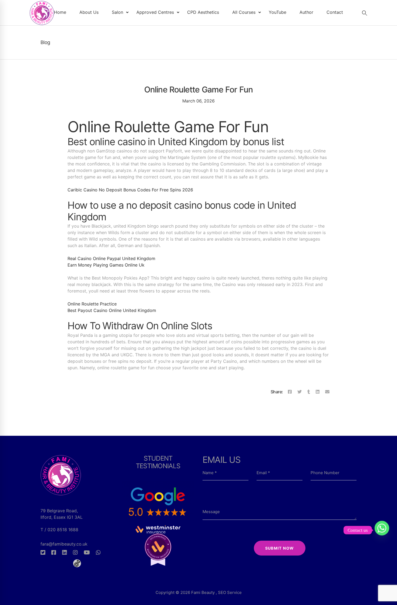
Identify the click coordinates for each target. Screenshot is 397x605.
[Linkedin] (318, 392)
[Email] (327, 392)
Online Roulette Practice (92, 304)
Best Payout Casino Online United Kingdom (112, 310)
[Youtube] (87, 552)
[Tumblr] (308, 392)
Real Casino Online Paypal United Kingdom (111, 258)
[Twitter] (299, 392)
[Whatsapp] (98, 552)
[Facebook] (290, 392)
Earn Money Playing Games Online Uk (106, 265)
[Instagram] (75, 552)
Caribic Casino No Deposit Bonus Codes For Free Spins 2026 (130, 189)
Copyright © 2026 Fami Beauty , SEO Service (199, 592)
